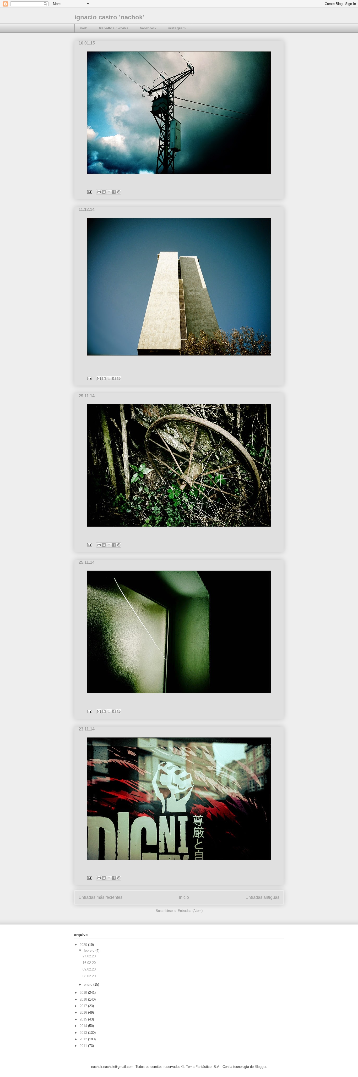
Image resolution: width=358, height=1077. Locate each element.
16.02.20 (89, 963)
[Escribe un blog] (103, 191)
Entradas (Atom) (190, 911)
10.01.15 (87, 43)
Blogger (260, 1067)
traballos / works (113, 28)
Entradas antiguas (262, 897)
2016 (84, 1012)
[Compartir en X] (108, 191)
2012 (84, 1039)
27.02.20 (89, 956)
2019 (84, 993)
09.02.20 (89, 969)
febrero (89, 950)
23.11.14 (87, 729)
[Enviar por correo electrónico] (98, 191)
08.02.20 (89, 976)
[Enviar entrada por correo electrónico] (89, 192)
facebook (148, 28)
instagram (177, 28)
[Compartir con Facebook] (113, 191)
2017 (84, 1006)
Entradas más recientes (100, 897)
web (84, 28)
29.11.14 (87, 396)
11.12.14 (87, 209)
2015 (84, 1019)
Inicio (184, 897)
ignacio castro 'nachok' (109, 17)
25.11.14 (87, 562)
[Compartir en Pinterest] (118, 191)
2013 (84, 1033)
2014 (84, 1026)
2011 (84, 1046)
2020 (84, 945)
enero (88, 984)
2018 (84, 999)
